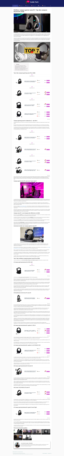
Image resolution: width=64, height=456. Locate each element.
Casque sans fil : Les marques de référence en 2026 (21, 68)
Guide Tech (34, 2)
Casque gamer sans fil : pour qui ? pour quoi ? (20, 67)
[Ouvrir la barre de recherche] (50, 6)
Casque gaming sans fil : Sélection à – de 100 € (20, 66)
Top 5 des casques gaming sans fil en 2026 (20, 65)
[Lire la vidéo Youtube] (32, 52)
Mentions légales (45, 453)
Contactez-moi (49, 453)
